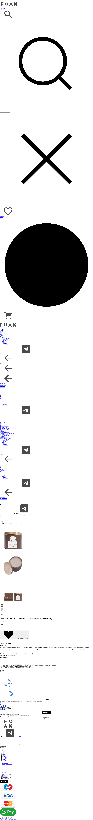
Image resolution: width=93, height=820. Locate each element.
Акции (1, 454)
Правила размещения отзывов (7, 771)
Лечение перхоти (3, 424)
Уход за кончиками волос (4, 435)
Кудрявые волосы (3, 423)
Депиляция (2, 420)
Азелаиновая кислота (4, 388)
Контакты (3, 341)
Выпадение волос (3, 418)
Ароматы (2, 336)
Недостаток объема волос (4, 425)
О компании (4, 340)
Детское (1, 331)
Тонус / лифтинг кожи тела (5, 432)
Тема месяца (2, 470)
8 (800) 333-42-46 (5, 776)
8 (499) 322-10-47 (3, 8)
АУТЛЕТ (1, 487)
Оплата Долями (5, 772)
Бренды (1, 353)
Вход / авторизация (5, 338)
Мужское (2, 335)
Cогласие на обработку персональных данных (8, 819)
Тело (1, 333)
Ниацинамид (2, 391)
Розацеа (1, 430)
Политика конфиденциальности (6, 818)
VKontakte (20, 744)
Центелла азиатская (3, 395)
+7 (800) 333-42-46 (3, 706)
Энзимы (1, 397)
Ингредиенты (2, 384)
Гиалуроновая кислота (4, 390)
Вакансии (4, 769)
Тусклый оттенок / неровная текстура (7, 433)
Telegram (20, 736)
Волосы (1, 334)
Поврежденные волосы (4, 429)
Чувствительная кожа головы (5, 438)
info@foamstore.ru (3, 9)
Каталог (1, 329)
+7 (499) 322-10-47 (5, 343)
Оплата (3, 765)
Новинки (1, 363)
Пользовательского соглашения (66, 716)
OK (0, 702)
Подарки (1, 471)
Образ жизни (2, 337)
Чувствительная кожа (4, 437)
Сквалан (1, 394)
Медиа (1, 464)
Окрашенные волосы (4, 427)
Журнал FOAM (5, 763)
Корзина (1, 218)
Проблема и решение (4, 415)
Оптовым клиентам (5, 768)
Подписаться (25, 715)
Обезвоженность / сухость (5, 426)
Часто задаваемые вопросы (7, 764)
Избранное (2, 216)
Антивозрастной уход (4, 417)
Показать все (2, 362)
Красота (1, 466)
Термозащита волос (3, 431)
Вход (1, 206)
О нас (3, 762)
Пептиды (1, 392)
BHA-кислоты (2, 387)
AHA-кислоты (2, 386)
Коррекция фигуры (3, 422)
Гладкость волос (3, 419)
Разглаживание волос (4, 434)
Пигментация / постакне (4, 428)
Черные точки (2, 436)
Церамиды (2, 396)
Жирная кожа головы (4, 421)
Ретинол (1, 393)
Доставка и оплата (5, 339)
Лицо (1, 332)
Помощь (1, 205)
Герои (1, 468)
